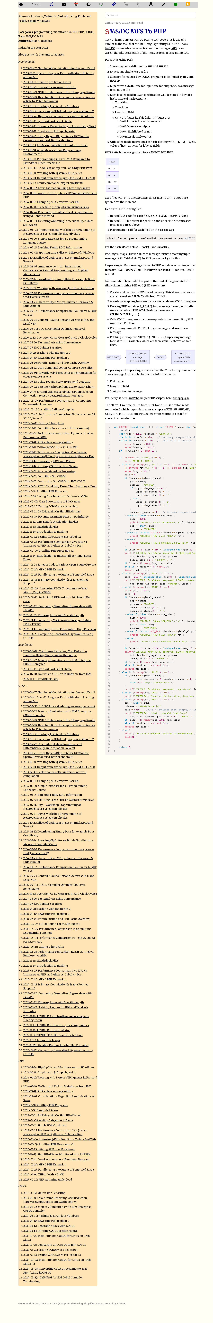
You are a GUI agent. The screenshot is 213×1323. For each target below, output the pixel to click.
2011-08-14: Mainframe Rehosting (44, 1193)
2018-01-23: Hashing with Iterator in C (47, 352)
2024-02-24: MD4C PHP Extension (44, 569)
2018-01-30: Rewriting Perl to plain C (46, 357)
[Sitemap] (129, 5)
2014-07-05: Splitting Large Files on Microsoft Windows (58, 252)
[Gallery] (67, 5)
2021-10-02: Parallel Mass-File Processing (49, 471)
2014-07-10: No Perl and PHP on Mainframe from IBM (57, 674)
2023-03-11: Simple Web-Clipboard (44, 1125)
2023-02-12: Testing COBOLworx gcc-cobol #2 (52, 536)
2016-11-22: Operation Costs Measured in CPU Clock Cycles (60, 337)
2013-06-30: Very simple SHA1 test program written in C (58, 111)
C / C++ (73, 32)
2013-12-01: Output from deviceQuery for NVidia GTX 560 (59, 178)
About (36, 4)
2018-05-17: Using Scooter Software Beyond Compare (56, 381)
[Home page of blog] (24, 5)
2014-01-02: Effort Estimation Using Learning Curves (56, 188)
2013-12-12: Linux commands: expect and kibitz (53, 183)
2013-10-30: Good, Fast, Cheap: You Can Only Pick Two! (57, 168)
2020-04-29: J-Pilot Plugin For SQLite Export (51, 924)
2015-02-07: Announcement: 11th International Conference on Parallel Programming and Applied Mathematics (55, 270)
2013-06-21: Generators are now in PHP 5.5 (49, 87)
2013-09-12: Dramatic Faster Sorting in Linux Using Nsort (59, 126)
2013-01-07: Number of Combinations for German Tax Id (59, 68)
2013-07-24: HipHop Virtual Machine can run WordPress (58, 116)
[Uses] (104, 5)
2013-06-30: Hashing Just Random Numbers (51, 106)
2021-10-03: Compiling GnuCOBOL (44, 476)
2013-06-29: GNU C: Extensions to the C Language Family (59, 92)
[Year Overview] (79, 5)
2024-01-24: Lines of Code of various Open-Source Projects (60, 564)
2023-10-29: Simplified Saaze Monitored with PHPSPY (56, 1154)
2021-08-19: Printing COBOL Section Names (50, 466)
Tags (21, 36)
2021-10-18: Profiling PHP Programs (45, 491)
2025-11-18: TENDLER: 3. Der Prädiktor (46, 1030)
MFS (174, 48)
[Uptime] (179, 5)
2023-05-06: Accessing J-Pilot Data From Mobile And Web (59, 1139)
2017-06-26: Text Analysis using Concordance (52, 342)
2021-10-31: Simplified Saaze (40, 1110)
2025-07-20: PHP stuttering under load (47, 1179)
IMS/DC (110, 48)
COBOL (89, 32)
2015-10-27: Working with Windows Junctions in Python (58, 288)
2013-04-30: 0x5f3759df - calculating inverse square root (59, 706)
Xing (74, 16)
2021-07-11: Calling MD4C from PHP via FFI (50, 447)
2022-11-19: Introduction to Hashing (45, 531)
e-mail (31, 20)
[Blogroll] (117, 5)
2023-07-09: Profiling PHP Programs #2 (48, 550)
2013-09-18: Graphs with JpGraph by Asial (49, 131)
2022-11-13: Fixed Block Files (40, 526)
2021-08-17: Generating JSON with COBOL (49, 461)
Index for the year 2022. (33, 47)
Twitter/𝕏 (50, 16)
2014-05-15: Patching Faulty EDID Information (52, 247)
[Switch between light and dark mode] (92, 5)
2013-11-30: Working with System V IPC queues (52, 173)
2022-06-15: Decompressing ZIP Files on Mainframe (56, 516)
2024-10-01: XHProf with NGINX (43, 1174)
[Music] (55, 5)
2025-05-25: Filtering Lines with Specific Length (53, 615)
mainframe (60, 32)
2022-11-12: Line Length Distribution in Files (50, 521)
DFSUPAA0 (174, 44)
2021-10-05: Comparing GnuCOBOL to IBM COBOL (54, 481)
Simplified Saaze (93, 1303)
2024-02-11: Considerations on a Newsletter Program (56, 1159)
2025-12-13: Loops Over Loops (41, 1040)
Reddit (22, 20)
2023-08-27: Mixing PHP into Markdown (49, 1149)
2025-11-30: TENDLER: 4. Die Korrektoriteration (53, 1035)
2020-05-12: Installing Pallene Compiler (48, 409)
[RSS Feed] (191, 5)
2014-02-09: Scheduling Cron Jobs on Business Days (56, 207)
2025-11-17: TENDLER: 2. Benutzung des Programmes (56, 1025)
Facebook (37, 16)
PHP (156, 39)
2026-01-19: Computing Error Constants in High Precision (59, 629)
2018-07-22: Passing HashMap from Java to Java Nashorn (59, 386)
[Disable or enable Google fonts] (167, 5)
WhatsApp (43, 20)
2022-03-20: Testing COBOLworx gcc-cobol (50, 506)
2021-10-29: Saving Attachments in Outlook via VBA (55, 496)
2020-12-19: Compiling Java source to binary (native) (56, 428)
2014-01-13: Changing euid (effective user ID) (51, 202)
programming (43, 32)
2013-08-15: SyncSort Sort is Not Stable (47, 121)
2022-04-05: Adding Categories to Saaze (48, 1120)
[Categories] (142, 5)
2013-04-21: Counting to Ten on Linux (47, 82)
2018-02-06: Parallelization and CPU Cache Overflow (56, 362)
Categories (25, 32)
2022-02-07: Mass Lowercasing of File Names (51, 501)
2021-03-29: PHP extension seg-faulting (48, 442)
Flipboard (84, 16)
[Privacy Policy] (154, 5)
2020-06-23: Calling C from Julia (43, 423)
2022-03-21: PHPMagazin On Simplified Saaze (51, 511)
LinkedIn (63, 16)
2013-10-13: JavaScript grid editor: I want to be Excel (55, 145)
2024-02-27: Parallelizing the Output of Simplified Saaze (58, 574)
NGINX (121, 1303)
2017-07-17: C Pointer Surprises (42, 347)
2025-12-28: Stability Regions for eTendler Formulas (56, 1045)
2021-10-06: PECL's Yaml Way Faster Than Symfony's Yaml (60, 486)
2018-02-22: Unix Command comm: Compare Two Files (58, 367)
